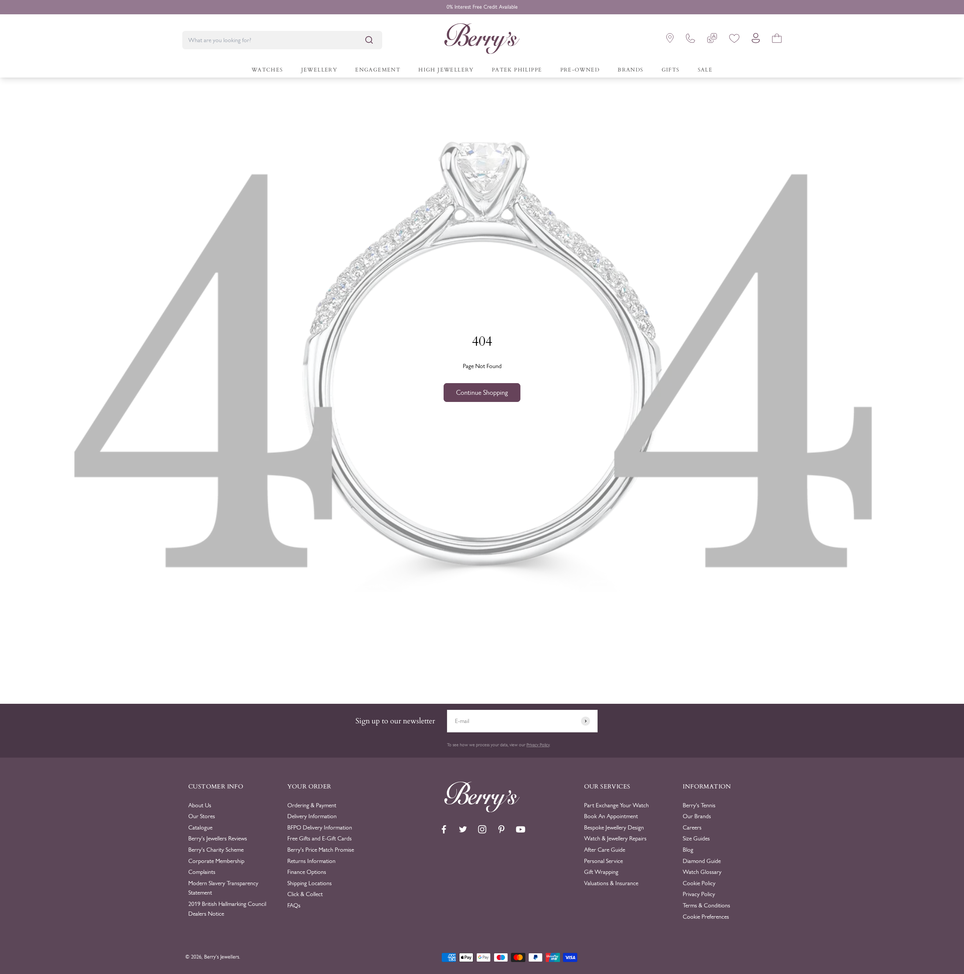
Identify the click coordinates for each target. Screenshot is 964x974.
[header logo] (482, 40)
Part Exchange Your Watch (616, 805)
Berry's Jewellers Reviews (217, 838)
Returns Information (311, 860)
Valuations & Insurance (611, 883)
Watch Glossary (702, 871)
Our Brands (697, 816)
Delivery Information (312, 816)
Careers (692, 827)
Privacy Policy (537, 744)
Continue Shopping (482, 392)
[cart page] (777, 39)
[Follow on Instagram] (482, 829)
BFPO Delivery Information (319, 827)
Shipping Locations (309, 883)
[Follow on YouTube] (521, 829)
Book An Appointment (611, 816)
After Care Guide (604, 849)
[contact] (690, 39)
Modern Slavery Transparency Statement (223, 888)
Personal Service (603, 860)
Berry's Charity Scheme (216, 849)
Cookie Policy (699, 883)
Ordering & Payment (311, 805)
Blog (688, 849)
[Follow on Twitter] (463, 829)
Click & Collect (305, 894)
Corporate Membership (216, 860)
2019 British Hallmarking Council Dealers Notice (227, 908)
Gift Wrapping (601, 871)
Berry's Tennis (699, 805)
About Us (199, 805)
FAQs (293, 905)
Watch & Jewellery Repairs (615, 838)
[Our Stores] (670, 39)
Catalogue (200, 827)
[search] (369, 39)
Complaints (201, 871)
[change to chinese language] (712, 39)
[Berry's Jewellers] (482, 810)
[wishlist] (734, 39)
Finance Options (306, 871)
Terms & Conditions (706, 905)
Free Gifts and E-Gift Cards (319, 838)
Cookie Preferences (706, 916)
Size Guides (696, 838)
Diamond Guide (702, 860)
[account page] (756, 40)
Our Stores (201, 816)
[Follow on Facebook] (444, 829)
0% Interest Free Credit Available (482, 7)
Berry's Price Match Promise (320, 849)
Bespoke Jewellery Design (614, 827)
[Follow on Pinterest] (501, 829)
